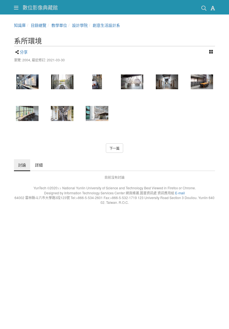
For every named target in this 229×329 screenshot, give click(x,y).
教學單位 (59, 25)
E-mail (180, 192)
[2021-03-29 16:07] (97, 81)
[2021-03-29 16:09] (132, 81)
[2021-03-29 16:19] (27, 113)
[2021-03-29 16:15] (202, 81)
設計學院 (80, 25)
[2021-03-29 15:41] (27, 81)
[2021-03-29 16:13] (167, 81)
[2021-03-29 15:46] (62, 81)
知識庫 (20, 25)
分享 (24, 52)
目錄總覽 (38, 25)
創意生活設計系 (106, 25)
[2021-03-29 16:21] (62, 113)
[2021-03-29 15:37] (97, 113)
